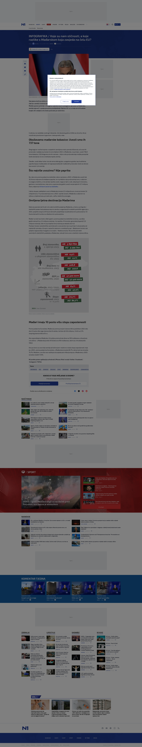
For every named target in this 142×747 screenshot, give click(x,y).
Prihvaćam (76, 101)
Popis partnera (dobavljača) (55, 96)
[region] (71, 90)
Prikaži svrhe (66, 101)
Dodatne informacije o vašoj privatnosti (62, 89)
